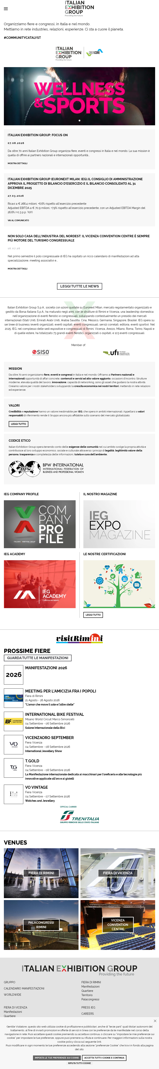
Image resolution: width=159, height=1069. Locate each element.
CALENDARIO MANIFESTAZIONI (24, 988)
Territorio (86, 995)
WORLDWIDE (12, 994)
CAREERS (87, 1013)
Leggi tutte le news (79, 286)
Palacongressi (90, 999)
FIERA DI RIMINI (91, 982)
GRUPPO (9, 982)
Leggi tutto (18, 424)
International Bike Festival (54, 714)
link (99, 1041)
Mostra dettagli (17, 163)
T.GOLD (32, 761)
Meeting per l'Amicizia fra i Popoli (60, 691)
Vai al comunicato (18, 220)
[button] (6, 8)
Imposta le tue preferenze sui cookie (57, 1058)
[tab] (79, 120)
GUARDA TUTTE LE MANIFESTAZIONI (37, 658)
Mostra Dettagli (17, 268)
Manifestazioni (90, 986)
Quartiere (87, 990)
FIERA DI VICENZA (15, 1007)
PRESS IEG (88, 1007)
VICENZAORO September (49, 737)
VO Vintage (36, 787)
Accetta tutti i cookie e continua (104, 1058)
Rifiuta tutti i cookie (79, 1063)
